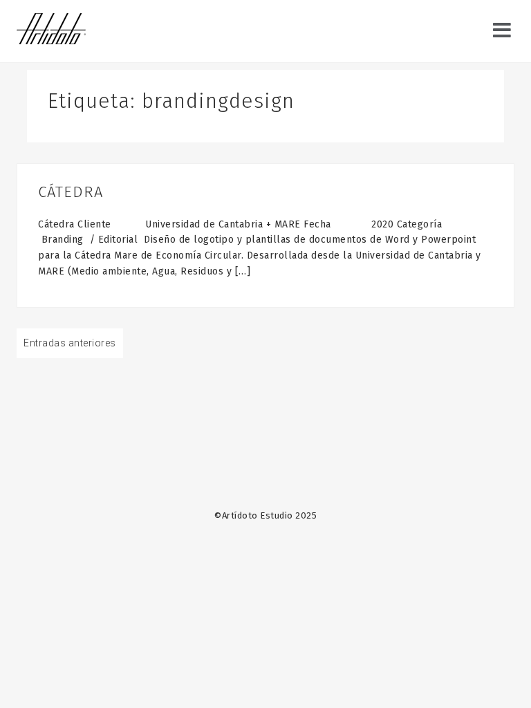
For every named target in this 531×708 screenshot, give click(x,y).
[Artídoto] (51, 30)
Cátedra (70, 192)
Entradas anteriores (70, 342)
